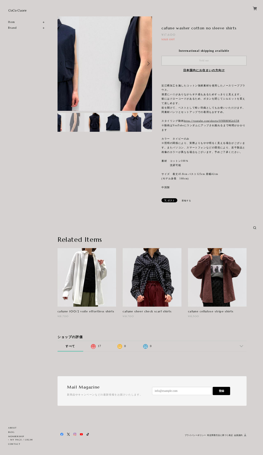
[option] (105, 63)
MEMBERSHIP (16, 436)
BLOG (11, 432)
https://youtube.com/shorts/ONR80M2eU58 (211, 120)
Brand (12, 27)
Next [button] (148, 64)
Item (11, 22)
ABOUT (12, 427)
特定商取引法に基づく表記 (220, 435)
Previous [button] (62, 64)
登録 (221, 390)
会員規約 (238, 435)
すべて (70, 346)
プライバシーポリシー (195, 435)
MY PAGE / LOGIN (21, 439)
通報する (186, 200)
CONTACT (14, 444)
